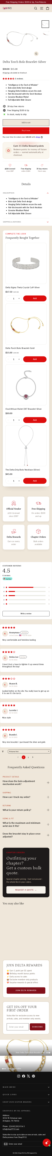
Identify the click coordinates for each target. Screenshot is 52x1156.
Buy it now (26, 130)
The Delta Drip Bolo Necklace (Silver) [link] (22, 469)
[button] (9, 78)
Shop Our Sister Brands (17, 1102)
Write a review (26, 614)
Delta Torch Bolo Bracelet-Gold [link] (20, 348)
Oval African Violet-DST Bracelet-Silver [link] (23, 409)
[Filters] (3, 751)
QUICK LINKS (10, 1094)
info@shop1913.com (11, 1129)
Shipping (6, 73)
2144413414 (14, 1126)
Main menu (9, 1087)
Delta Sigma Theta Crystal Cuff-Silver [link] (22, 287)
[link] (26, 263)
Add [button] (35, 298)
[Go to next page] (33, 757)
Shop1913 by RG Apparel (17, 1111)
